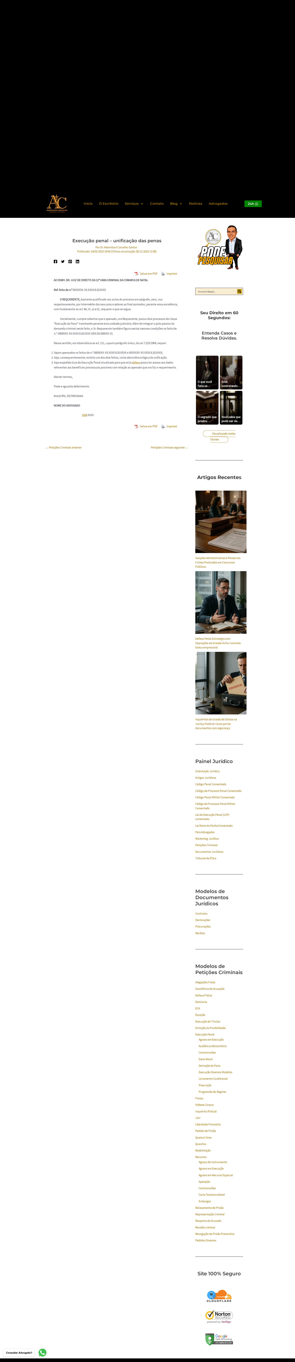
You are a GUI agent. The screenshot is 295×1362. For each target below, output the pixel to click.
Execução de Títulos (207, 1021)
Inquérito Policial (206, 1111)
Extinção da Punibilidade (210, 1028)
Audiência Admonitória (213, 1046)
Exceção (200, 1015)
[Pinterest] (70, 261)
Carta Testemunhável (212, 1195)
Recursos (201, 1157)
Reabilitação (203, 1150)
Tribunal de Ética (205, 858)
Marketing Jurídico (207, 839)
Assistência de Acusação (209, 989)
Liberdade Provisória (208, 1124)
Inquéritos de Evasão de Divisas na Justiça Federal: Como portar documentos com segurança (216, 724)
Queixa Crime (203, 1137)
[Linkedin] (77, 261)
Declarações (202, 920)
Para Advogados (205, 832)
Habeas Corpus (204, 1105)
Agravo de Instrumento (213, 1162)
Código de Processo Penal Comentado (218, 791)
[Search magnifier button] (239, 291)
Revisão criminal (205, 1227)
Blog (174, 204)
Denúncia (201, 1002)
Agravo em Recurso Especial (216, 1175)
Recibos (200, 933)
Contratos (201, 913)
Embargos (205, 1201)
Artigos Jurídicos (205, 778)
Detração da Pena (209, 1066)
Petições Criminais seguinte (169, 447)
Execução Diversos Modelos (215, 1072)
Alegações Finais (205, 982)
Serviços (132, 204)
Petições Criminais (206, 845)
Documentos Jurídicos (209, 852)
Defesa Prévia (203, 995)
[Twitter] (63, 261)
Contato (157, 204)
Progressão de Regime (212, 1092)
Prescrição (205, 1085)
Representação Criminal (209, 1214)
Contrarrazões (207, 1052)
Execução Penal (204, 1034)
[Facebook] (55, 261)
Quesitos (200, 1144)
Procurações (203, 926)
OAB (84, 415)
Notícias (195, 204)
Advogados (218, 204)
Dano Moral (206, 1059)
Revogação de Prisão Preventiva (214, 1234)
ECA (197, 1008)
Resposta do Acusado (208, 1221)
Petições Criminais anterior (63, 447)
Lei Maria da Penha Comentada (214, 826)
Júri (197, 1118)
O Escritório (108, 204)
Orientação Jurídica (207, 771)
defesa (136, 362)
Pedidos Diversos (205, 1240)
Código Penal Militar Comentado (215, 797)
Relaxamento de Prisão (209, 1208)
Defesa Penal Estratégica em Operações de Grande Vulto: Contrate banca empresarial (218, 643)
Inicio (88, 204)
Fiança (199, 1098)
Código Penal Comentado (210, 784)
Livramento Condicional (213, 1079)
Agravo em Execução (211, 1039)
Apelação (204, 1182)
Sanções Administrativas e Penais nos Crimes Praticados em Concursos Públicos (218, 562)
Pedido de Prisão (205, 1131)
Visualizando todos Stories (222, 436)
